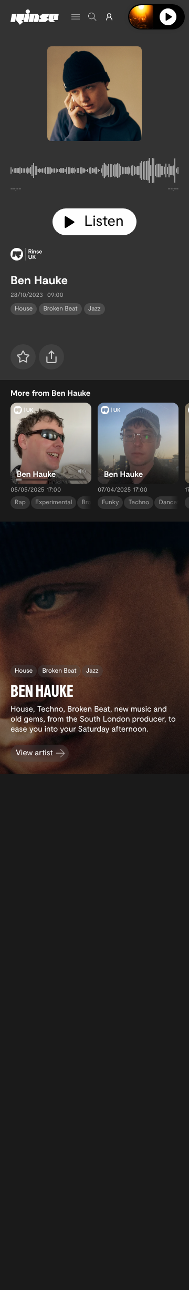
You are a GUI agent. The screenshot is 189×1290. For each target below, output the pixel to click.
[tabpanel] (94, 173)
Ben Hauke (39, 280)
